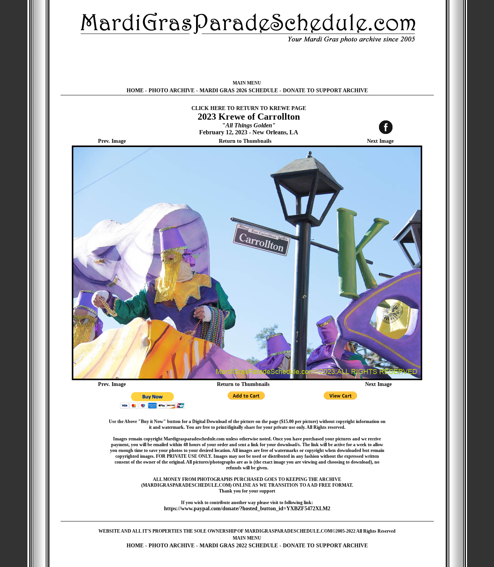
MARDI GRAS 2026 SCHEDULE (239, 90)
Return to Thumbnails (245, 141)
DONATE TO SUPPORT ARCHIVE (325, 90)
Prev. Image (112, 141)
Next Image (380, 141)
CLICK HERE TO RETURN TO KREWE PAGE (248, 108)
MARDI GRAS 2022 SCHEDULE (239, 545)
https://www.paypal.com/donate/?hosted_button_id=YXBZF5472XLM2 (247, 508)
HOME (135, 90)
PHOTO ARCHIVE (172, 90)
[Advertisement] (247, 61)
